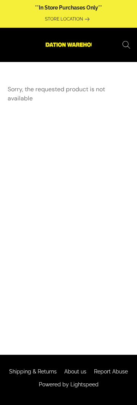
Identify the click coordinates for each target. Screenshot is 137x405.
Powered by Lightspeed (69, 384)
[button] (68, 45)
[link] (68, 19)
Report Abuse (111, 371)
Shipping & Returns (33, 371)
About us (75, 371)
